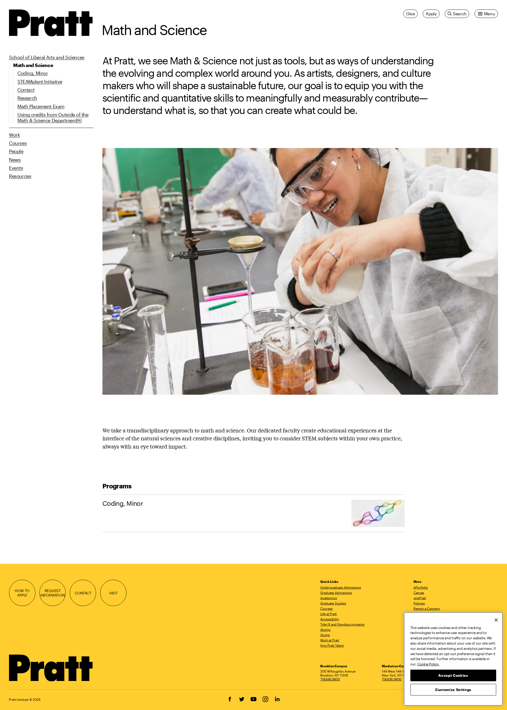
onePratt (420, 598)
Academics (328, 598)
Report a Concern (427, 608)
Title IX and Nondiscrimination (342, 624)
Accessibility (329, 619)
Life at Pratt (328, 614)
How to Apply (22, 592)
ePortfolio (421, 587)
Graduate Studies (333, 603)
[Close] (496, 620)
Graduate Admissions (336, 592)
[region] (453, 659)
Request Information (52, 592)
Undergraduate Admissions (340, 587)
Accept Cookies (453, 675)
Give (410, 13)
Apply (431, 13)
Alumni (325, 629)
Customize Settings (453, 689)
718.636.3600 (330, 679)
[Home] (51, 668)
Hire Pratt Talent (332, 645)
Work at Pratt (329, 640)
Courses (326, 608)
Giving (325, 635)
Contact (83, 593)
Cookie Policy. (428, 664)
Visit (113, 593)
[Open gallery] (300, 270)
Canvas (419, 592)
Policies (419, 603)
